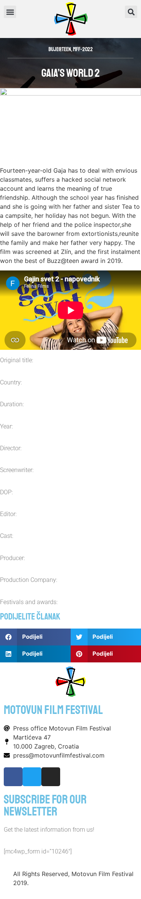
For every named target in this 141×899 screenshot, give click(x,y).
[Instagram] (50, 776)
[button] (131, 12)
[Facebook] (13, 776)
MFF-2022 (83, 49)
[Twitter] (32, 776)
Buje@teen (60, 49)
